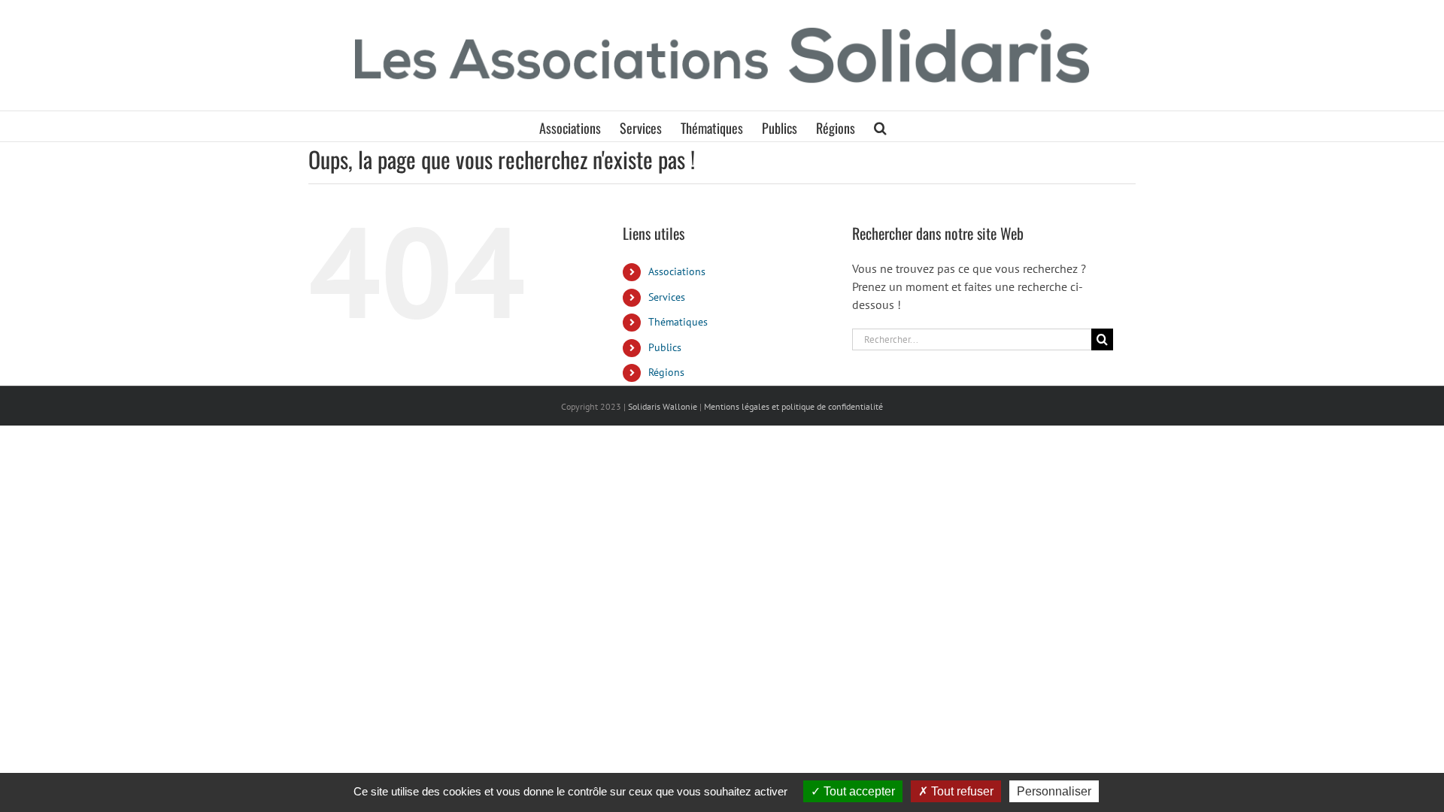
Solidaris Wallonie (662, 406)
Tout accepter (858, 791)
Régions (666, 372)
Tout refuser (961, 791)
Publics (664, 347)
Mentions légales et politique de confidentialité (793, 406)
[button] (880, 126)
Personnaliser (1054, 791)
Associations (676, 271)
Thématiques (678, 322)
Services (666, 297)
